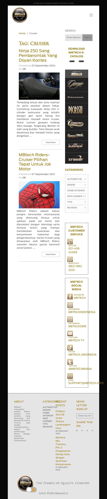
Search (87, 37)
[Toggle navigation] (91, 15)
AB (24, 69)
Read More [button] (51, 142)
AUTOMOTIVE (50, 407)
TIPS (45, 424)
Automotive (76, 179)
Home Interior (76, 192)
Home (22, 33)
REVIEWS (48, 427)
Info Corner (75, 196)
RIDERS (47, 410)
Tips (76, 202)
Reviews (76, 208)
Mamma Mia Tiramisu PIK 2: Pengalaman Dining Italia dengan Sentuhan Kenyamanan (63, 451)
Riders (76, 185)
